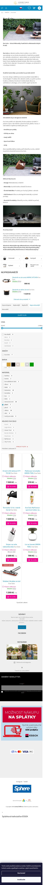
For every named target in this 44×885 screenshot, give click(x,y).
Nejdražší (25, 305)
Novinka (8, 340)
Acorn (8, 424)
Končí (7, 343)
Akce (7, 337)
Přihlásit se (22, 696)
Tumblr (25, 782)
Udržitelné (9, 346)
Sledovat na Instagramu (23, 662)
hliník (7, 387)
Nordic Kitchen (10, 433)
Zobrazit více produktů (21, 299)
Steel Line (9, 436)
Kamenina (9, 390)
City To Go (9, 442)
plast (8, 405)
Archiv (22, 627)
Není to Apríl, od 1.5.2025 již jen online (22, 617)
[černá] (13, 364)
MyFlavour (9, 439)
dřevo (8, 384)
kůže (7, 399)
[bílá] (4, 364)
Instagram (19, 782)
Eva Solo (8, 355)
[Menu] (39, 8)
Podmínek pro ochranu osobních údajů (31, 691)
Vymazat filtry (21, 447)
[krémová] (22, 364)
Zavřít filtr (22, 315)
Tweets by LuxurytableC (22, 671)
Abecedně (5, 309)
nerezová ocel (11, 402)
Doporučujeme (6, 305)
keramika (9, 393)
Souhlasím (21, 879)
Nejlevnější (16, 305)
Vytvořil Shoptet (17, 801)
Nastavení (21, 873)
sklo (7, 413)
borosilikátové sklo (12, 382)
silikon (8, 410)
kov (7, 396)
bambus (8, 376)
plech (8, 408)
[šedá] (27, 364)
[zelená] (32, 364)
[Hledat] (2, 8)
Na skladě (9, 334)
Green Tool (9, 430)
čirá (7, 368)
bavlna (8, 379)
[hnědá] (18, 364)
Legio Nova (9, 427)
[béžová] (9, 364)
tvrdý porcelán (10, 416)
